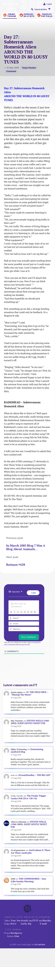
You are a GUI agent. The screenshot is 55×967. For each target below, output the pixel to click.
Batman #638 (15, 565)
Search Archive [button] (40, 9)
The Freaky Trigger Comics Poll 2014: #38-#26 (28, 797)
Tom (13, 920)
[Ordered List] (24, 612)
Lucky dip (26, 923)
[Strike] (21, 612)
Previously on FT (26, 920)
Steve (13, 923)
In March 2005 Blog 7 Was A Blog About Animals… (25, 547)
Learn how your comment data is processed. (22, 643)
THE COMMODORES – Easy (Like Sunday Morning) (28, 880)
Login (33, 592)
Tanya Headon (29, 67)
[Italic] (14, 612)
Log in (49, 4)
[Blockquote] (31, 612)
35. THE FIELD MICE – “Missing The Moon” (29, 693)
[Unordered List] (28, 612)
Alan (16, 936)
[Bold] (11, 612)
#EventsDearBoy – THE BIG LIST (34, 775)
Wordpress (16, 933)
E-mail (43, 923)
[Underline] (17, 612)
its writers (40, 944)
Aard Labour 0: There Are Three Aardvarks (30, 851)
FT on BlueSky (43, 920)
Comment (11, 71)
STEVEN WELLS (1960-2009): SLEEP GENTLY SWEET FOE (30, 722)
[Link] (34, 612)
